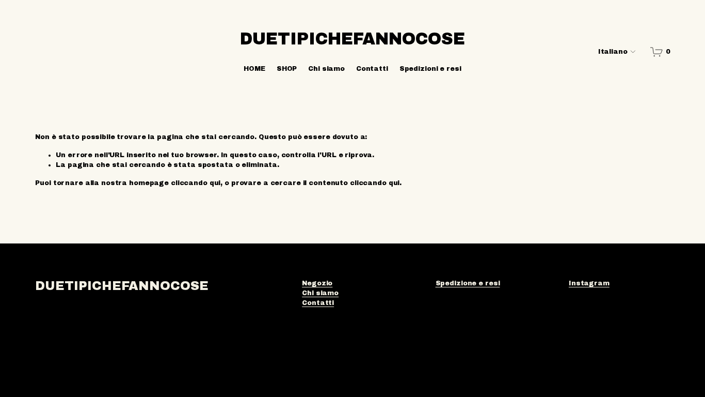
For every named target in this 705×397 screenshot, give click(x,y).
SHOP (287, 68)
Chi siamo (326, 68)
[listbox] (610, 52)
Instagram (589, 283)
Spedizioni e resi (430, 68)
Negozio (317, 283)
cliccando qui (195, 183)
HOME (254, 68)
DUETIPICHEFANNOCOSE (352, 39)
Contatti (372, 68)
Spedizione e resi (468, 283)
